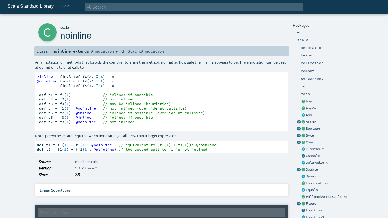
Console (313, 156)
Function (314, 210)
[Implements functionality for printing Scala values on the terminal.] (303, 156)
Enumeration (317, 183)
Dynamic (313, 176)
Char (310, 142)
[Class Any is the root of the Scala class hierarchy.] (303, 101)
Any (309, 101)
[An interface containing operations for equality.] (303, 190)
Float (311, 204)
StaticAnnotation (146, 51)
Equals (312, 190)
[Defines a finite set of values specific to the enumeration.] (303, 183)
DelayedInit (317, 163)
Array (311, 122)
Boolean (313, 129)
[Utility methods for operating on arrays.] (299, 122)
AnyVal (312, 108)
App (309, 115)
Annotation (102, 51)
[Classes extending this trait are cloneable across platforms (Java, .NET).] (303, 149)
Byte (310, 135)
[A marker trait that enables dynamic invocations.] (303, 176)
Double (312, 169)
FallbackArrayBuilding (327, 197)
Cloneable (315, 149)
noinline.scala (86, 161)
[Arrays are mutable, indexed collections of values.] (303, 122)
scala (64, 27)
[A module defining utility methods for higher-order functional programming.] (303, 210)
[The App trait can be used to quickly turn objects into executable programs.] (303, 115)
